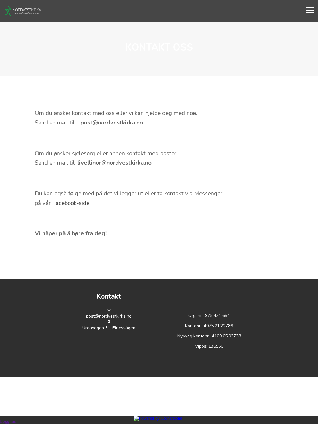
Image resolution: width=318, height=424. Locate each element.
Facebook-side (70, 203)
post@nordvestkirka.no (109, 316)
